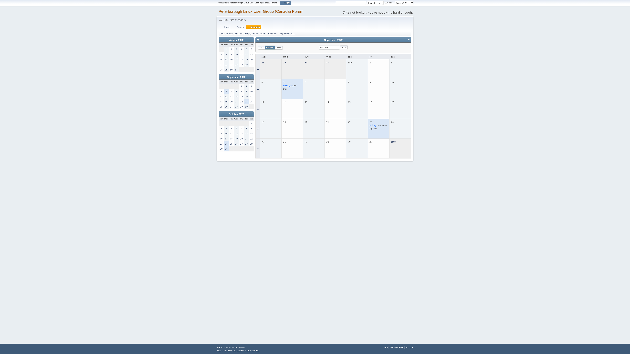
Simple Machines (238, 347)
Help (386, 347)
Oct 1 (393, 141)
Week (278, 47)
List (261, 47)
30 (306, 62)
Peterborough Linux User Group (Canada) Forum (261, 11)
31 (327, 62)
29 (284, 62)
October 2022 (236, 114)
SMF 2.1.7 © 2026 (224, 347)
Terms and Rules (397, 347)
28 (263, 62)
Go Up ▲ (409, 347)
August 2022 (236, 40)
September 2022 (236, 77)
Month (269, 47)
